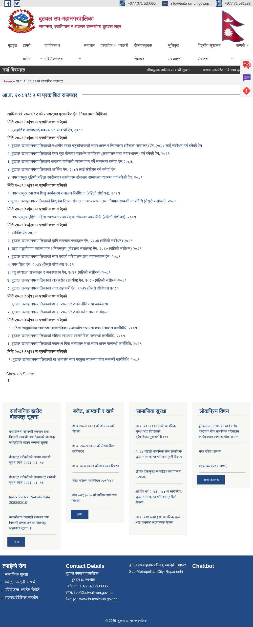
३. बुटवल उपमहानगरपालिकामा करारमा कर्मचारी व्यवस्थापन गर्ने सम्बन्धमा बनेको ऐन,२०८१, (70, 161)
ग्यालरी (123, 45)
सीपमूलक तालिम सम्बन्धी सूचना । (166, 70)
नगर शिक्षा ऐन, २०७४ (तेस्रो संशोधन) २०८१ (43, 264)
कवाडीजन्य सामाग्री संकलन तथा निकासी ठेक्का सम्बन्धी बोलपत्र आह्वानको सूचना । (29, 522)
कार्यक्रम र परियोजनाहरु (53, 52)
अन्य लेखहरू (211, 480)
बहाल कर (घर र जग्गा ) (213, 466)
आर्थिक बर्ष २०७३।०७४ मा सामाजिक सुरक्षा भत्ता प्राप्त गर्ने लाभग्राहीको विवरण (158, 496)
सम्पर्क (240, 45)
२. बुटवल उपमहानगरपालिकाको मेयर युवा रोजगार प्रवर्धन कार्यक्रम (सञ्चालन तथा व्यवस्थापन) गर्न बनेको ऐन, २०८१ (88, 153)
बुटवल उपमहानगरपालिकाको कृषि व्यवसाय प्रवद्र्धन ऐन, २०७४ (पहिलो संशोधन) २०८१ (72, 241)
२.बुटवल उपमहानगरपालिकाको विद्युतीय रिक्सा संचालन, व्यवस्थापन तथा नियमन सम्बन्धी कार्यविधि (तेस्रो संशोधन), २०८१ (91, 201)
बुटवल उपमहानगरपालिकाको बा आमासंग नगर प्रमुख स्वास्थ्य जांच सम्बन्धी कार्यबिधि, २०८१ (76, 359)
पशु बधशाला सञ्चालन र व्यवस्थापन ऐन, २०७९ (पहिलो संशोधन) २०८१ (61, 272)
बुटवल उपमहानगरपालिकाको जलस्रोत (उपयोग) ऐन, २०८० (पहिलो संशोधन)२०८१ (69, 280)
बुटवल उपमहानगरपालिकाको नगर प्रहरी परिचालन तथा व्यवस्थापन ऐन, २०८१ (66, 256)
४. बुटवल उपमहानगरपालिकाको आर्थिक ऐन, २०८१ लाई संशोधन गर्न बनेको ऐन (61, 169)
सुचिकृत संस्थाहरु (174, 52)
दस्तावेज (106, 45)
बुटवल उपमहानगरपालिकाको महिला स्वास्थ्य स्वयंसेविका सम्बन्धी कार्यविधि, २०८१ (68, 336)
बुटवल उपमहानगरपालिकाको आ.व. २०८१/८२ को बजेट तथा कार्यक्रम (60, 312)
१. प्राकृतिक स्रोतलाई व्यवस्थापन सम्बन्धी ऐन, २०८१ (45, 130)
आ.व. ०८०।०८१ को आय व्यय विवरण (95, 466)
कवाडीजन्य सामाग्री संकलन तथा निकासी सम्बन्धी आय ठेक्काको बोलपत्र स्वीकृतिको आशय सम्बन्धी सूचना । (32, 437)
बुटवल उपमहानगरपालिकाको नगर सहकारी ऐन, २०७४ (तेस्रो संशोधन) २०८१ (66, 288)
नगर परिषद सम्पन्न (210, 451)
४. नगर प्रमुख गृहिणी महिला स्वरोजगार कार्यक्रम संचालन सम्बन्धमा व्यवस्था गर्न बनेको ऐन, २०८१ (75, 177)
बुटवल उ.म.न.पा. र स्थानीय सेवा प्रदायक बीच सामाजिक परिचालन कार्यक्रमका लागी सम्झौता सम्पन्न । (220, 431)
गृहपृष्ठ (12, 45)
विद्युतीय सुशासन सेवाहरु (209, 52)
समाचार (89, 45)
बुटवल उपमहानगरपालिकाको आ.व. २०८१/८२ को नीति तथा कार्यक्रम (60, 304)
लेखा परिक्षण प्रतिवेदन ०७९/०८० (93, 480)
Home (7, 81)
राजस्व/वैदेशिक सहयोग (21, 597)
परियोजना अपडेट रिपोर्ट (22, 589)
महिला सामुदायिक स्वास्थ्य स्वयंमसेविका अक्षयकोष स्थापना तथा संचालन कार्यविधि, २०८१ (75, 328)
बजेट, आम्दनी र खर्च (20, 582)
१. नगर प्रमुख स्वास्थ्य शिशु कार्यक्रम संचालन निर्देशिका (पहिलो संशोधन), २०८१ (63, 193)
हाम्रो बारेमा (27, 52)
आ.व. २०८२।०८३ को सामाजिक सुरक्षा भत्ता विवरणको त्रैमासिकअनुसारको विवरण (156, 431)
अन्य (16, 542)
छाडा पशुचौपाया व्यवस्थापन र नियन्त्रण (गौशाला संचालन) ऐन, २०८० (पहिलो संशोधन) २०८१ (77, 248)
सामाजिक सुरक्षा (16, 574)
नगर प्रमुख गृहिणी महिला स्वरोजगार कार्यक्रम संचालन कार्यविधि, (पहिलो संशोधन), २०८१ (74, 217)
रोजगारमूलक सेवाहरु (143, 52)
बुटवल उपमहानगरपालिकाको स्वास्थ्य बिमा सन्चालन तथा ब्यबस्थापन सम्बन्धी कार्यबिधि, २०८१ (77, 343)
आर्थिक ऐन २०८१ (24, 233)
